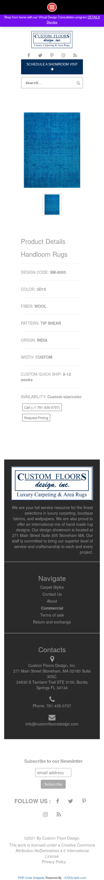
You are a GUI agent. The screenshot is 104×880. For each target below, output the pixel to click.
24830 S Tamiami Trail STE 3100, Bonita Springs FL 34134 (52, 684)
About (52, 601)
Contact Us (52, 594)
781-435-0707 (58, 705)
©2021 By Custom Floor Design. (52, 838)
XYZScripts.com (75, 877)
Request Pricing (36, 417)
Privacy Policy (54, 861)
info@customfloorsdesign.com (52, 724)
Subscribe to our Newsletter (53, 761)
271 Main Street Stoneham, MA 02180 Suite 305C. (52, 673)
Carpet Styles (52, 587)
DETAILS (94, 17)
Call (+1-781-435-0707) (42, 407)
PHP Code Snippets (31, 877)
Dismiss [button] (52, 22)
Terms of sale (52, 615)
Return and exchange (52, 622)
